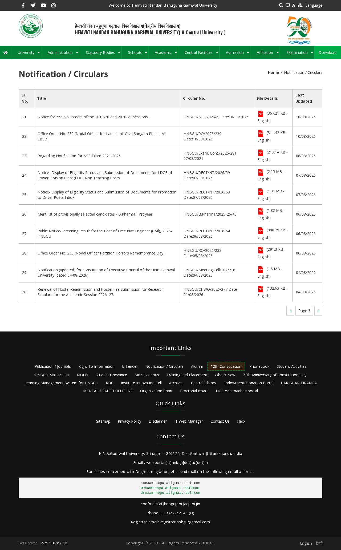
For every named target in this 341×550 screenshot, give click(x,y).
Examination (300, 54)
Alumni (197, 366)
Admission (238, 54)
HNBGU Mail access (52, 374)
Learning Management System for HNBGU (61, 382)
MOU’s (82, 374)
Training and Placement (187, 374)
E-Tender (130, 366)
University (29, 54)
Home (273, 72)
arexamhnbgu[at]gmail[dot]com (169, 488)
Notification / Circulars (164, 366)
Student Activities (291, 366)
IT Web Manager (188, 421)
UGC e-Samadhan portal (237, 390)
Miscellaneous (147, 374)
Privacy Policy (129, 421)
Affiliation (268, 54)
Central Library (203, 382)
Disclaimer (158, 421)
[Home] (31, 25)
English (306, 543)
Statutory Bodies (103, 54)
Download (327, 52)
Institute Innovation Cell (141, 382)
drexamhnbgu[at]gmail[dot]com (170, 493)
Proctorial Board (194, 390)
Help (241, 421)
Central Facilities (202, 54)
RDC (109, 382)
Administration (63, 54)
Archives (176, 382)
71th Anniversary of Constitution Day (274, 374)
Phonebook (259, 366)
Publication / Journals (53, 366)
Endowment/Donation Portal (248, 382)
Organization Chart (156, 390)
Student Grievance (111, 374)
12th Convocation (226, 366)
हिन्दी (319, 543)
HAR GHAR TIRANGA (299, 382)
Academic (166, 54)
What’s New (225, 374)
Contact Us (220, 421)
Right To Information (96, 366)
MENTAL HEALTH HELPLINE (108, 390)
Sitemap (103, 421)
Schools (138, 54)
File (260, 114)
